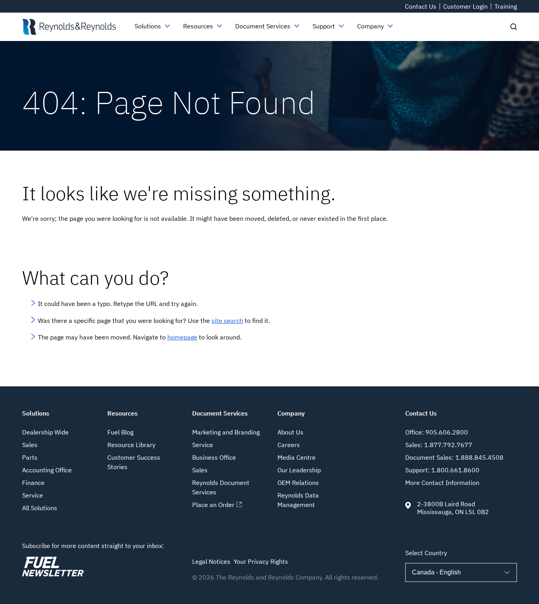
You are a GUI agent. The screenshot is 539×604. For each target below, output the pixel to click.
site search (227, 320)
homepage (182, 337)
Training (505, 6)
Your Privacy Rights (261, 561)
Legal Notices (211, 561)
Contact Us (420, 6)
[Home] (69, 27)
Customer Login (465, 6)
